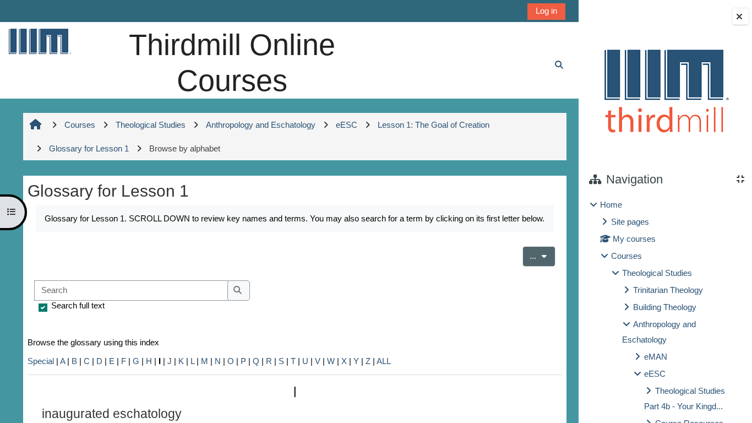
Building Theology (664, 307)
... (542, 256)
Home (611, 204)
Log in (546, 10)
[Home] (39, 41)
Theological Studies (657, 273)
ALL (384, 361)
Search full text (78, 305)
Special (41, 361)
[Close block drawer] (740, 16)
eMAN (655, 356)
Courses (626, 256)
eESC (655, 373)
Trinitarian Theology (668, 290)
